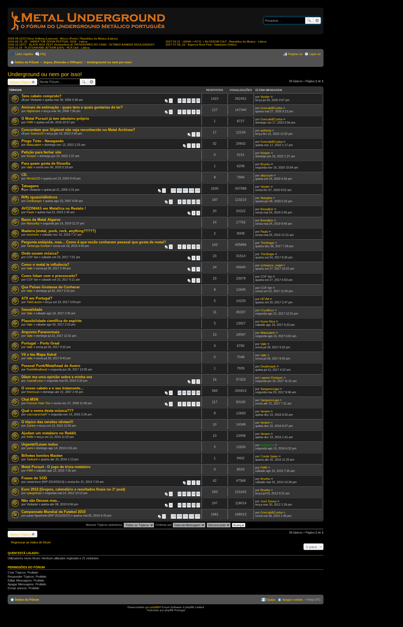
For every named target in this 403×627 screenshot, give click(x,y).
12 (193, 201)
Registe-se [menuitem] (295, 54)
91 (179, 100)
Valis (30, 167)
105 (173, 190)
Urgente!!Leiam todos (39, 444)
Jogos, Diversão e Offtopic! (63, 62)
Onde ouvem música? (40, 253)
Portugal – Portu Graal (40, 343)
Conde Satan (269, 456)
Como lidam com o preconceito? (49, 276)
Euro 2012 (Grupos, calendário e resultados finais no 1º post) (73, 489)
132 (191, 516)
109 (197, 190)
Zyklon (31, 425)
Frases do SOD (34, 478)
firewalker (266, 209)
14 (184, 505)
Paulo (30, 212)
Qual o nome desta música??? (47, 411)
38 (198, 392)
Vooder (265, 96)
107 (185, 190)
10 (184, 201)
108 (191, 190)
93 (189, 100)
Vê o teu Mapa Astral (38, 354)
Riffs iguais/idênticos (39, 197)
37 (193, 392)
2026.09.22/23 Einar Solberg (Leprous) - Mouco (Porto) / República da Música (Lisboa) (63, 38)
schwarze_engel (271, 265)
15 (179, 493)
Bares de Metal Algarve (40, 220)
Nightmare (33, 111)
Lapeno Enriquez (271, 377)
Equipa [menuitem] (270, 599)
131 (185, 516)
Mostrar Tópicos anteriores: (105, 524)
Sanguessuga (269, 389)
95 (198, 100)
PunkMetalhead (37, 369)
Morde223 (33, 178)
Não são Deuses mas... (40, 500)
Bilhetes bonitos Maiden (42, 456)
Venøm (265, 411)
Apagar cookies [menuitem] (292, 599)
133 (197, 516)
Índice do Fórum (27, 62)
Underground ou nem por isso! (109, 62)
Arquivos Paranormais (40, 332)
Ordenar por (164, 524)
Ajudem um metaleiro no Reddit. (49, 433)
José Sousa (268, 501)
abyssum (266, 175)
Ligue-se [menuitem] (315, 54)
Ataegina (266, 198)
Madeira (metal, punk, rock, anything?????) (58, 231)
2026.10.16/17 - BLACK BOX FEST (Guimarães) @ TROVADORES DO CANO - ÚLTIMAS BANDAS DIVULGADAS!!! (81, 44)
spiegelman (34, 493)
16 (184, 493)
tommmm (33, 234)
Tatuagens (30, 186)
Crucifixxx (267, 310)
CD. (24, 175)
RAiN (30, 436)
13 (198, 201)
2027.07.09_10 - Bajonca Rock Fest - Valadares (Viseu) (201, 44)
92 (184, 100)
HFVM (264, 299)
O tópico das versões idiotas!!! (47, 422)
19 (198, 493)
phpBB (154, 607)
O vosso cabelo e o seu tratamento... (52, 388)
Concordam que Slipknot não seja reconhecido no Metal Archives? (78, 130)
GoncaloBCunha (271, 108)
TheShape (267, 242)
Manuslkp (33, 223)
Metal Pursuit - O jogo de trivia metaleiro (55, 467)
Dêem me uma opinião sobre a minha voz (56, 377)
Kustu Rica (267, 321)
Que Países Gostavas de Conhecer (50, 287)
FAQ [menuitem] (43, 54)
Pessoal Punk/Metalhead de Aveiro (50, 366)
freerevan (33, 392)
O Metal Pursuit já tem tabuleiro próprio (55, 118)
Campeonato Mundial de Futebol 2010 (53, 512)
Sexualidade (31, 309)
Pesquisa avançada (317, 20)
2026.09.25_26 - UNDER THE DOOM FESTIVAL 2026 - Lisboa (47, 41)
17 (189, 493)
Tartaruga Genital (38, 245)
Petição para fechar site (41, 152)
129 (173, 516)
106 (179, 190)
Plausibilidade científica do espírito (51, 321)
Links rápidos (24, 54)
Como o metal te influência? (45, 265)
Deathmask (268, 366)
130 (179, 516)
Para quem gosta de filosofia (45, 163)
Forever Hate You (38, 403)
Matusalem (34, 144)
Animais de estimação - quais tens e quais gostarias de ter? (72, 107)
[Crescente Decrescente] (219, 524)
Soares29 (36, 133)
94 (193, 100)
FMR (30, 122)
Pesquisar (309, 20)
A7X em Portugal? (36, 298)
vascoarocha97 (37, 414)
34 (179, 392)
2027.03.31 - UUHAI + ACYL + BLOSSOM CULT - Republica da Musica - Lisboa (216, 41)
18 (193, 493)
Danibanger (34, 201)
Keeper (31, 156)
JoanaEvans (35, 380)
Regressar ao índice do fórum (31, 542)
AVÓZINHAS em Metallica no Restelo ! (53, 208)
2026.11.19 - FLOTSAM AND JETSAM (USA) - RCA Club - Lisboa (49, 47)
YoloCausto (34, 302)
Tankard (32, 459)
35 (184, 392)
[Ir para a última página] (272, 96)
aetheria (265, 130)
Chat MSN (29, 399)
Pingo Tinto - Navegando (42, 141)
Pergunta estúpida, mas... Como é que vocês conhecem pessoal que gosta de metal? (93, 242)
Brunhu (265, 164)
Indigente (267, 445)
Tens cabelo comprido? (41, 96)
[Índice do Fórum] (88, 31)
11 (189, 201)
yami (30, 448)
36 (189, 392)
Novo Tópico (20, 81)
